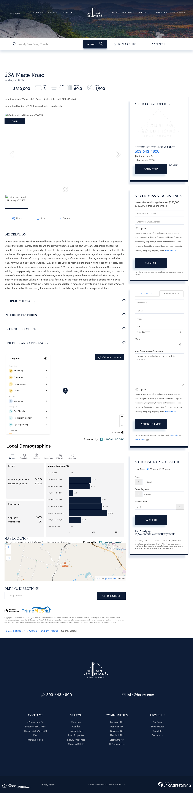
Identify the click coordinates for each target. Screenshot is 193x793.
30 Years (154, 469)
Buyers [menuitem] (51, 12)
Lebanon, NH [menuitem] (116, 722)
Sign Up (182, 12)
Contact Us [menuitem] (157, 735)
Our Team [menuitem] (157, 722)
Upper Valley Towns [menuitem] (121, 12)
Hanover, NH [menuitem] (116, 726)
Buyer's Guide (127, 43)
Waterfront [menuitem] (76, 722)
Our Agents (173, 165)
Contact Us (151, 169)
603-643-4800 (14, 13)
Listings (17, 630)
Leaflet (98, 578)
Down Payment (142, 489)
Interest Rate (141, 501)
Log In (172, 12)
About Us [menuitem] (160, 12)
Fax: (35, 735)
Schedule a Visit (171, 293)
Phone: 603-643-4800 (35, 730)
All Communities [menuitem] (117, 744)
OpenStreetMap (110, 578)
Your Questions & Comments (149, 351)
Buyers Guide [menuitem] (157, 726)
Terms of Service (140, 440)
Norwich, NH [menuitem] (116, 730)
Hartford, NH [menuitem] (116, 735)
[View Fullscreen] (8, 558)
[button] (95, 44)
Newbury (44, 630)
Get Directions (111, 595)
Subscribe (151, 262)
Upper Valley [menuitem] (76, 730)
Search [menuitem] (37, 12)
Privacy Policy (170, 250)
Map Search (157, 43)
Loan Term (140, 469)
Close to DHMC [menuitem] (76, 744)
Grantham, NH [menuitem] (117, 739)
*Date (137, 326)
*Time (137, 339)
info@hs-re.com (140, 694)
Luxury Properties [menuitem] (76, 739)
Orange (33, 630)
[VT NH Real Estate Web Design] (174, 784)
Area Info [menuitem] (144, 12)
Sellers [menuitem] (66, 12)
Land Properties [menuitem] (76, 735)
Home (8, 630)
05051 (54, 630)
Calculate (151, 520)
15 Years (166, 469)
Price (137, 476)
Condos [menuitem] (76, 726)
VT (25, 630)
